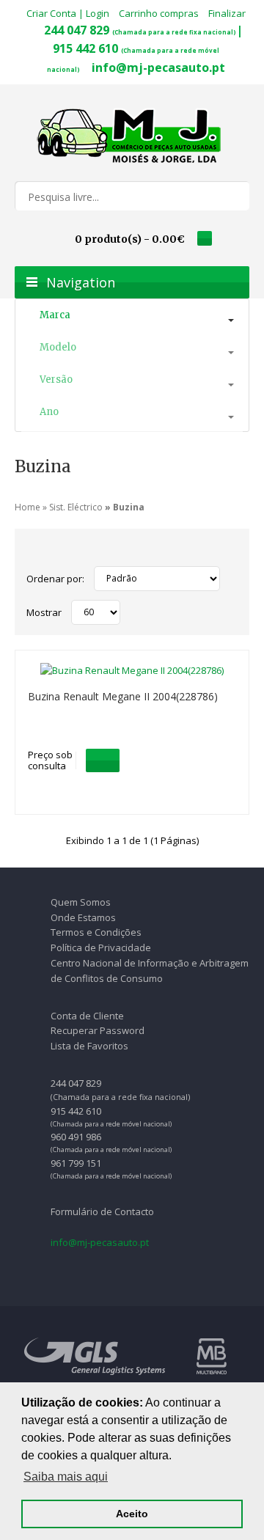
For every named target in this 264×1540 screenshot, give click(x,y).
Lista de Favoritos (89, 1045)
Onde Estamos (83, 917)
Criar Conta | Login (67, 13)
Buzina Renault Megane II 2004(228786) (123, 696)
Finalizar (227, 13)
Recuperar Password (97, 1030)
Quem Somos (81, 902)
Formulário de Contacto (102, 1211)
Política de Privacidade (101, 947)
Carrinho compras (159, 13)
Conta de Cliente (87, 1015)
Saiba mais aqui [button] (65, 1476)
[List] (51, 551)
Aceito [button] (132, 1513)
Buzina (128, 507)
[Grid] (34, 551)
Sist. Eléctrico (76, 507)
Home (27, 507)
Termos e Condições (96, 932)
